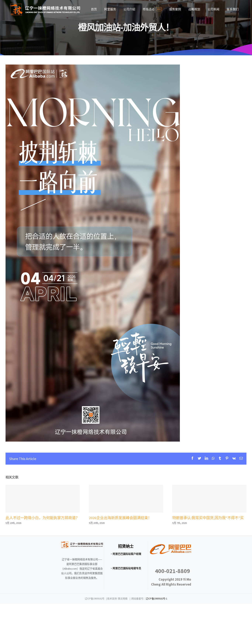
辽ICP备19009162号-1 (156, 598)
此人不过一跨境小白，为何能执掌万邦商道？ (42, 499)
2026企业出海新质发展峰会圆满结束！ (126, 499)
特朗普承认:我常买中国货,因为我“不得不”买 (209, 499)
